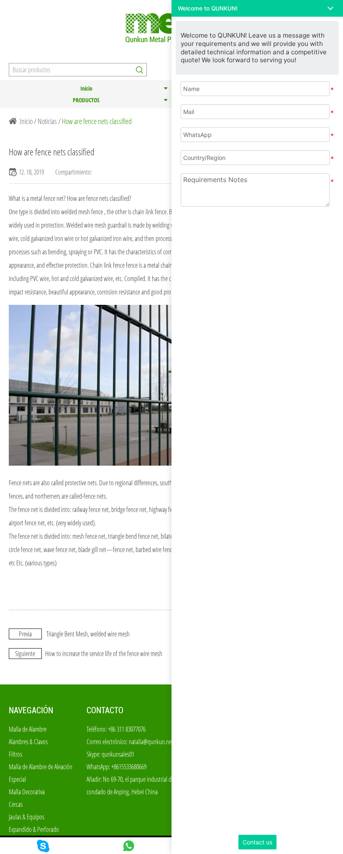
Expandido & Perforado (34, 829)
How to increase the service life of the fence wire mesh (103, 653)
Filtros (15, 754)
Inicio (86, 88)
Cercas (16, 804)
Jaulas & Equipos (26, 816)
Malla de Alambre (27, 729)
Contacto (105, 710)
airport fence (22, 522)
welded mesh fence (82, 211)
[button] (257, 8)
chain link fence (149, 211)
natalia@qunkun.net (151, 741)
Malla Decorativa (27, 791)
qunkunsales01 (118, 754)
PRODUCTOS (86, 100)
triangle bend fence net (133, 536)
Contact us (257, 842)
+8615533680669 (128, 766)
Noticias (47, 121)
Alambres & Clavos (28, 741)
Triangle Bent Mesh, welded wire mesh (88, 634)
